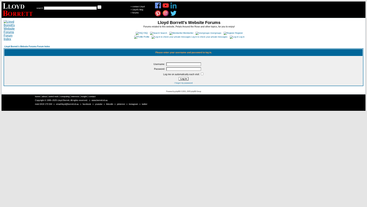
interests (75, 96)
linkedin (109, 104)
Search (163, 33)
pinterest (121, 104)
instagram (133, 104)
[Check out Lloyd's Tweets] (173, 15)
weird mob (53, 96)
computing (65, 96)
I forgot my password (183, 83)
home (37, 96)
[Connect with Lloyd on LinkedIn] (173, 8)
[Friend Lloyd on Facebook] (158, 8)
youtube (98, 104)
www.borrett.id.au (100, 100)
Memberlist (188, 33)
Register (239, 33)
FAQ (146, 33)
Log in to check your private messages (209, 37)
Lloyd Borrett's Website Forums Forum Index (27, 46)
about (44, 96)
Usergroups (215, 33)
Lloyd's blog (137, 9)
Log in (241, 37)
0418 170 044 (46, 104)
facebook (87, 104)
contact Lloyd (138, 6)
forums (135, 13)
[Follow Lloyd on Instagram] (165, 15)
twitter (144, 104)
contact (92, 96)
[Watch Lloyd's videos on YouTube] (165, 8)
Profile (146, 37)
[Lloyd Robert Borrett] (18, 16)
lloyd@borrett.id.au (70, 104)
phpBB (177, 91)
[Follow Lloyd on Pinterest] (158, 15)
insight (84, 96)
